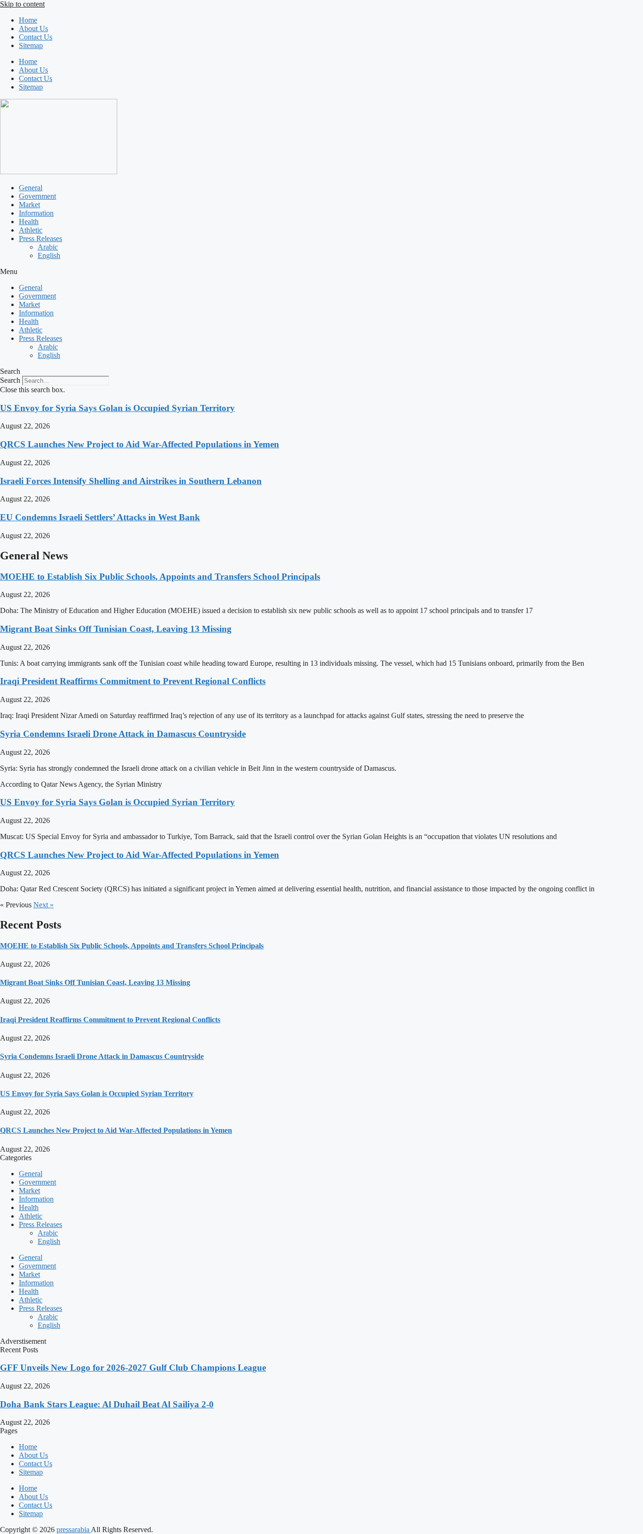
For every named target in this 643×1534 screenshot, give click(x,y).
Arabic (48, 247)
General (30, 188)
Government (37, 196)
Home (28, 20)
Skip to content (22, 4)
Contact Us (35, 37)
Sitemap (31, 45)
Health (29, 222)
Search (10, 380)
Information (36, 213)
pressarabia (73, 1530)
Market (29, 205)
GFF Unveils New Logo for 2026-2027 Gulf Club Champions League (133, 1368)
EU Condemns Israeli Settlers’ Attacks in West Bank (100, 517)
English (49, 255)
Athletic (30, 230)
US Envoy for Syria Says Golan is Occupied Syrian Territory (117, 408)
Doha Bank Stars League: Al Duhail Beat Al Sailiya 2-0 (107, 1404)
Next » (43, 905)
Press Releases (40, 238)
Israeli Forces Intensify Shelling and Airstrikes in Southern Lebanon (131, 481)
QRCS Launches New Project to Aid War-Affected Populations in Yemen (139, 444)
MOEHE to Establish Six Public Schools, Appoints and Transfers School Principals (160, 576)
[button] (321, 271)
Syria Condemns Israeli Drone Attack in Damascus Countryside (123, 734)
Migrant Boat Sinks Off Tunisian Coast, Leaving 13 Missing (116, 629)
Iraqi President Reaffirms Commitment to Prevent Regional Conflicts (132, 681)
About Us (33, 28)
